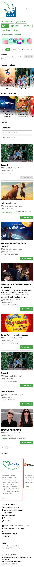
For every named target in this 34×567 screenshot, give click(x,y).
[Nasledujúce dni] (31, 50)
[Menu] (31, 9)
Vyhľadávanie (6, 128)
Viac (3, 498)
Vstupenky (28, 217)
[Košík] (27, 9)
